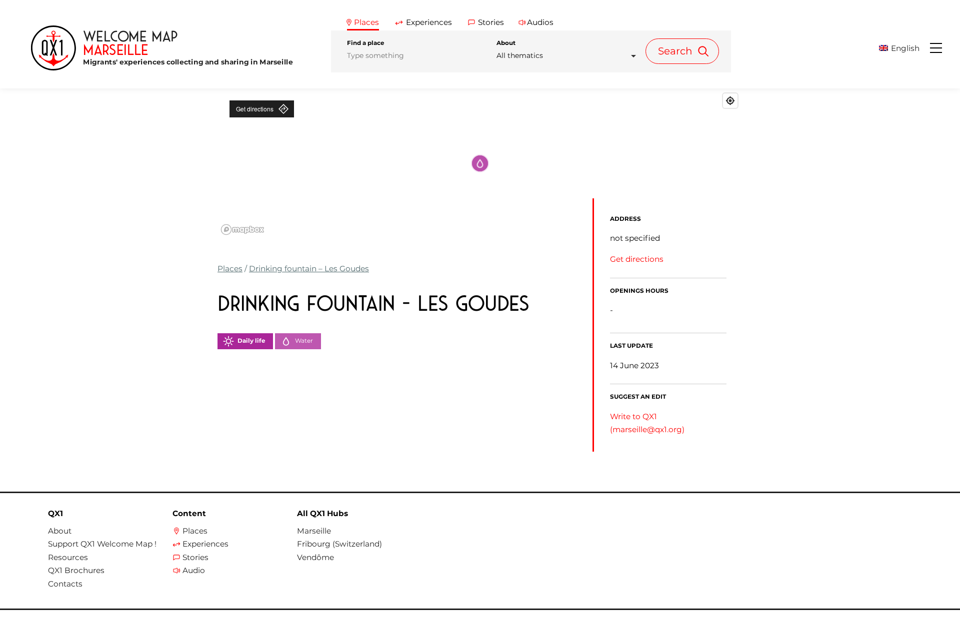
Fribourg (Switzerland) (339, 544)
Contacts (65, 584)
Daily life (251, 340)
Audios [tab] (540, 22)
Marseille (314, 531)
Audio (193, 570)
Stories (195, 557)
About (506, 42)
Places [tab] (366, 22)
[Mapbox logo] (242, 229)
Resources (68, 557)
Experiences (205, 544)
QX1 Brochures (76, 570)
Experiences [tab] (429, 22)
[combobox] (569, 55)
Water (304, 340)
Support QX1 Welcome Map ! (102, 544)
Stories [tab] (491, 22)
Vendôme (315, 557)
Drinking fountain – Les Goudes (309, 268)
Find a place (365, 42)
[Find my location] (730, 100)
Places (230, 268)
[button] (903, 48)
